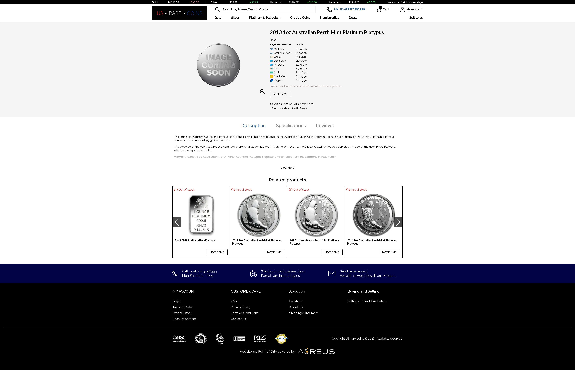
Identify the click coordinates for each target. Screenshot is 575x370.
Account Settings (184, 319)
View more (288, 167)
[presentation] (176, 222)
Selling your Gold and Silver (367, 301)
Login (176, 301)
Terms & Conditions (244, 313)
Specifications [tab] (291, 125)
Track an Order (182, 307)
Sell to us (416, 17)
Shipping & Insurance (304, 313)
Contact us (238, 319)
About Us (296, 307)
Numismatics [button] (329, 17)
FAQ (234, 301)
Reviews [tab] (325, 125)
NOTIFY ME (280, 94)
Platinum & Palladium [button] (265, 17)
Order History (181, 313)
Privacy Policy (240, 307)
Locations (296, 301)
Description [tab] (253, 125)
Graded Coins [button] (300, 17)
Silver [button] (235, 17)
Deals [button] (353, 17)
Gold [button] (217, 17)
